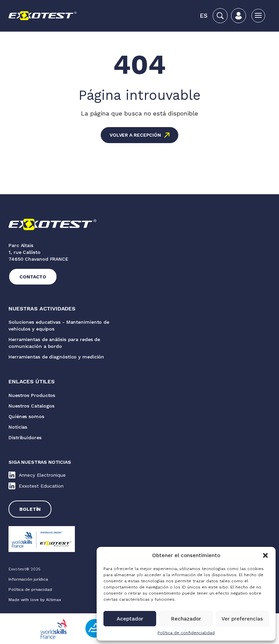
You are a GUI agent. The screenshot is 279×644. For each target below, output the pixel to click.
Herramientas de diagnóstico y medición (56, 356)
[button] (265, 555)
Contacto (32, 276)
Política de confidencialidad (186, 632)
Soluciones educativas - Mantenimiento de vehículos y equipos (59, 325)
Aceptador (130, 619)
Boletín (29, 509)
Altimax (53, 599)
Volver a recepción (135, 135)
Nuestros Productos (32, 395)
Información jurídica (28, 579)
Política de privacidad (30, 589)
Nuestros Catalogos (31, 406)
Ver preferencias (242, 619)
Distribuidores (25, 437)
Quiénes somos (26, 416)
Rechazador (186, 619)
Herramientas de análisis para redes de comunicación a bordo (54, 343)
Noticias (18, 427)
